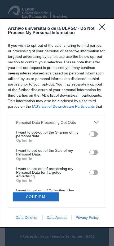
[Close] (104, 29)
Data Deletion (27, 217)
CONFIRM (36, 197)
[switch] (93, 134)
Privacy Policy (87, 217)
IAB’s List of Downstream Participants (63, 106)
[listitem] (57, 122)
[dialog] (57, 123)
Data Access (57, 217)
